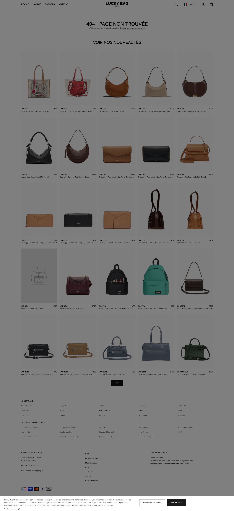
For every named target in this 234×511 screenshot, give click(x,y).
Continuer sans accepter (12, 509)
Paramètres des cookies (152, 502)
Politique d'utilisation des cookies (74, 505)
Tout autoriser (176, 502)
